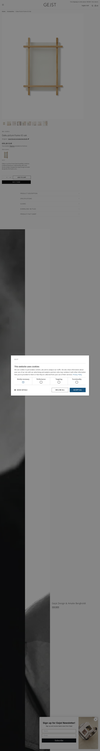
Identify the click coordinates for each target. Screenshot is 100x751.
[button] (20, 390)
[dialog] (50, 375)
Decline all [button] (60, 390)
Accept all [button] (77, 390)
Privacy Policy (77, 375)
